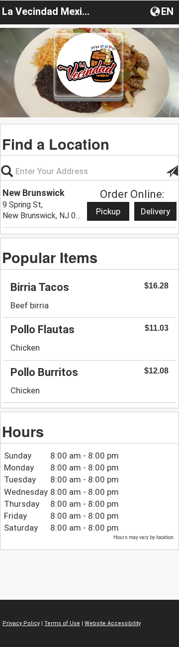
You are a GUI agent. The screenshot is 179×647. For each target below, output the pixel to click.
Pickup (108, 211)
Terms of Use (62, 623)
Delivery (155, 211)
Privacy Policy (21, 623)
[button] (163, 10)
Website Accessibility (113, 623)
